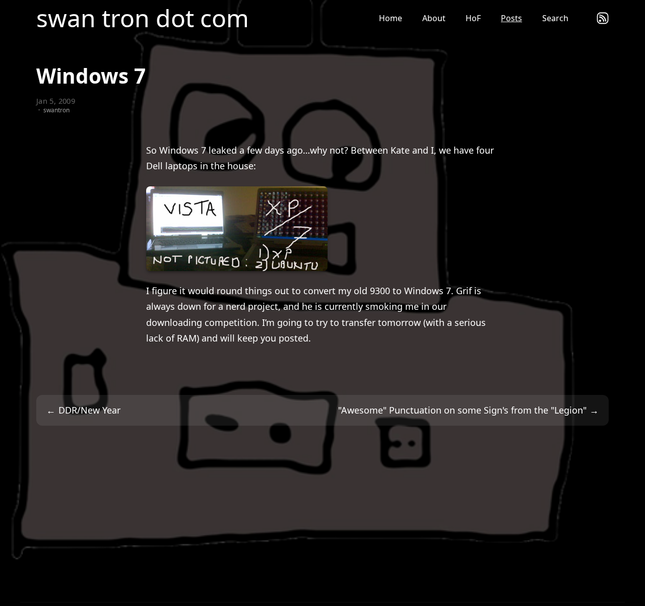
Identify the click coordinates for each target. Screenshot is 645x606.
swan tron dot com (142, 18)
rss (603, 18)
